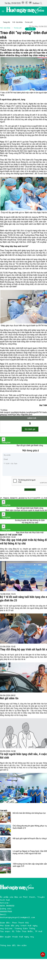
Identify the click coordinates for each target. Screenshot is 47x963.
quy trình (7, 415)
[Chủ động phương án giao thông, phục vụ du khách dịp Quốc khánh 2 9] (5, 830)
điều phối (28, 415)
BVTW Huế (41, 412)
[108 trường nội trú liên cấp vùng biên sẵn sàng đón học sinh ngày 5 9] (5, 868)
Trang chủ (6, 22)
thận (32, 412)
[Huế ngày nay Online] (26, 11)
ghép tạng (25, 412)
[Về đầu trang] (42, 954)
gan (35, 412)
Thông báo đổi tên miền (13, 945)
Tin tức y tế (28, 22)
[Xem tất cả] (4, 11)
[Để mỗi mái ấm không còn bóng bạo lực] (5, 817)
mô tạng (11, 412)
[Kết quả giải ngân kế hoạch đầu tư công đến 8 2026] (5, 842)
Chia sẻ (30, 29)
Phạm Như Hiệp (18, 415)
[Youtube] (30, 3)
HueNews (36, 3)
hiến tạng (4, 412)
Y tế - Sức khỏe (17, 22)
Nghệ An (17, 412)
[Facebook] (26, 3)
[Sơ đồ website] (22, 3)
